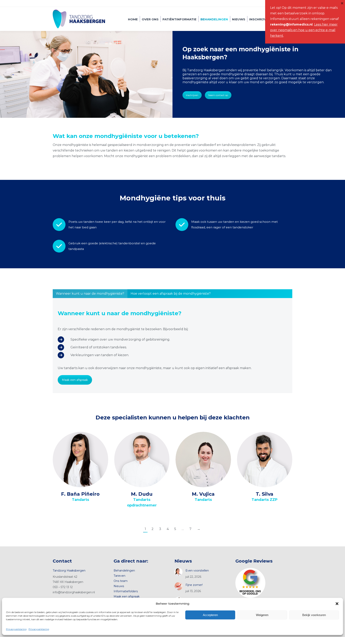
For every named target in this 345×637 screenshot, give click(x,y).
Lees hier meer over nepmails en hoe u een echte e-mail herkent (304, 30)
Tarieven (119, 576)
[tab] (90, 293)
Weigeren (262, 615)
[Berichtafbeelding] (178, 572)
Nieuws (119, 586)
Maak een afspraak (75, 380)
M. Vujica (203, 494)
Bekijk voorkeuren (314, 615)
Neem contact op (218, 95)
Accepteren (210, 615)
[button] (337, 604)
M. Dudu (142, 494)
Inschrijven (192, 95)
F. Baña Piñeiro (80, 494)
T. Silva (264, 494)
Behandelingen (124, 570)
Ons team (121, 581)
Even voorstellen (197, 570)
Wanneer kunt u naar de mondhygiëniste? (90, 293)
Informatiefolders (126, 591)
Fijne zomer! (194, 585)
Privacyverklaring (16, 629)
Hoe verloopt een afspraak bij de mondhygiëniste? (171, 293)
